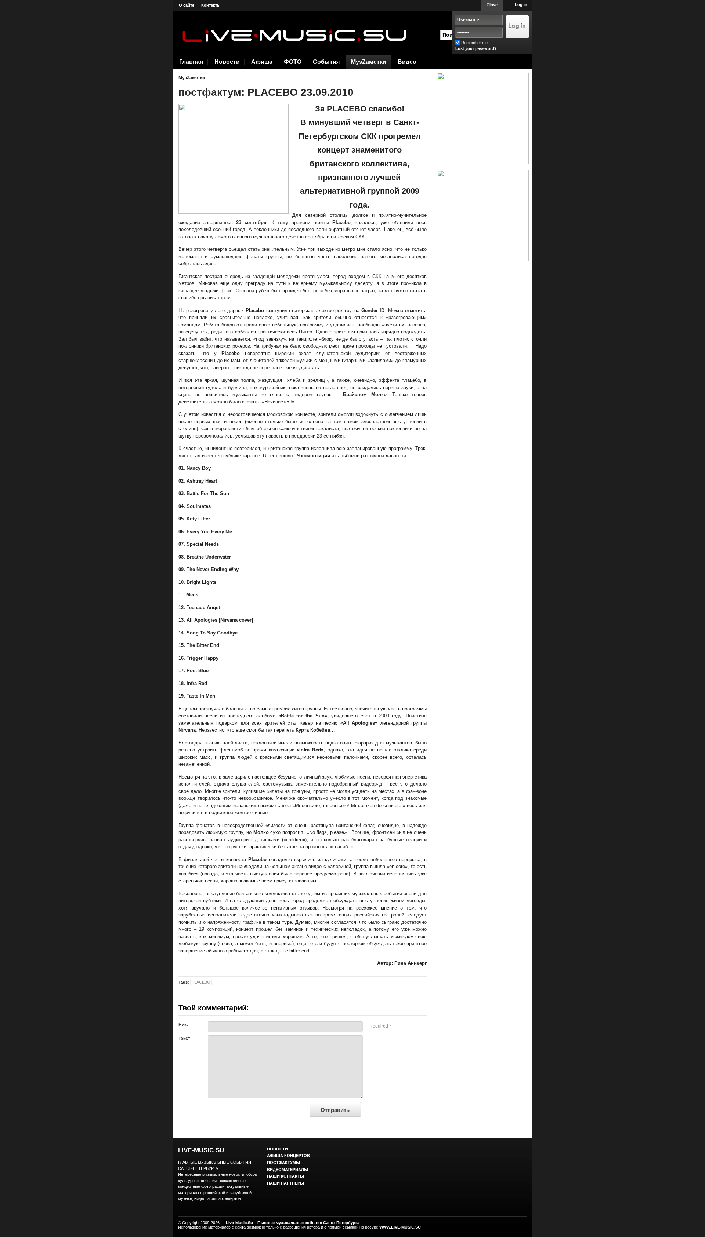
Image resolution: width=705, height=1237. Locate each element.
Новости (227, 62)
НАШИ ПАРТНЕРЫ (285, 1183)
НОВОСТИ (277, 1149)
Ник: (183, 1024)
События (326, 62)
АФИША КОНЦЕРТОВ (288, 1155)
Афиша (261, 62)
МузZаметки (368, 62)
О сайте (186, 5)
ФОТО (292, 62)
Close (492, 5)
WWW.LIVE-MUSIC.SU (400, 1227)
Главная (191, 62)
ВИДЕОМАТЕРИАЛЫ (287, 1169)
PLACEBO (201, 982)
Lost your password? (476, 48)
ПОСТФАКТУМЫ (283, 1162)
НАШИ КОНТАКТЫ (285, 1176)
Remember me (474, 42)
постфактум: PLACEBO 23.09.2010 (266, 92)
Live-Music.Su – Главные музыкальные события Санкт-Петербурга (292, 1222)
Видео (407, 62)
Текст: (185, 1038)
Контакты (210, 5)
